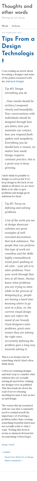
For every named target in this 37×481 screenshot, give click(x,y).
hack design (17, 81)
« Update (6, 452)
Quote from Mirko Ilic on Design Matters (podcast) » (19, 459)
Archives (16, 26)
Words (5, 26)
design (5, 445)
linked (11, 445)
